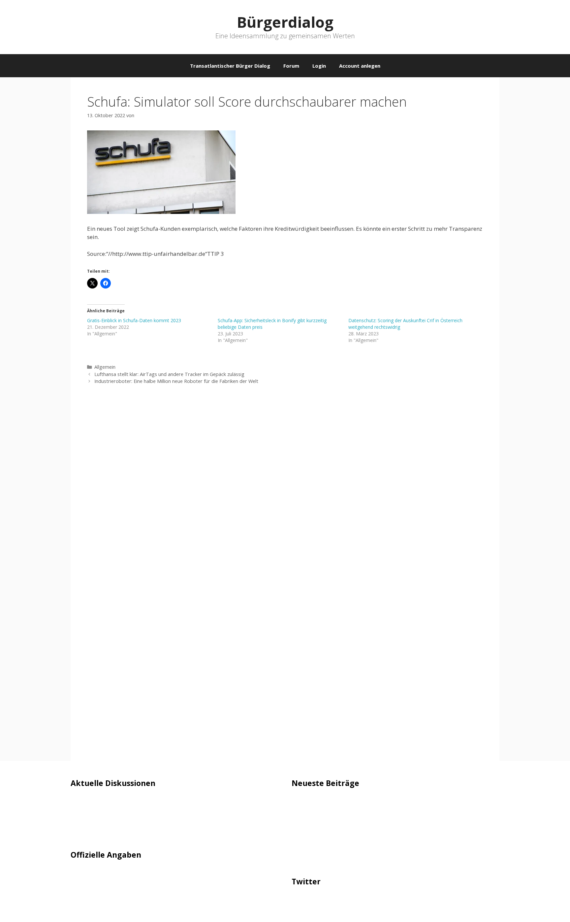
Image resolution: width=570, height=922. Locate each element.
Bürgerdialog (285, 22)
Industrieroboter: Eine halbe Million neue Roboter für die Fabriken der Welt (176, 381)
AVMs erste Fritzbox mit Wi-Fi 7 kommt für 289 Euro (360, 821)
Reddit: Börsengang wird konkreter (337, 831)
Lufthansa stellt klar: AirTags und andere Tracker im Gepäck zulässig (169, 374)
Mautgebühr (87, 813)
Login (319, 65)
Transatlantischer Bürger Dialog (230, 65)
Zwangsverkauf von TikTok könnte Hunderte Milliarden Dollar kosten (382, 860)
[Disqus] (285, 488)
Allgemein (104, 367)
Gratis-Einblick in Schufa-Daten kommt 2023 (134, 320)
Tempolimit (86, 833)
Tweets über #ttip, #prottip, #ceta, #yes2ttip (350, 901)
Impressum (86, 874)
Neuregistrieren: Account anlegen (114, 823)
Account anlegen (359, 65)
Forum (291, 65)
